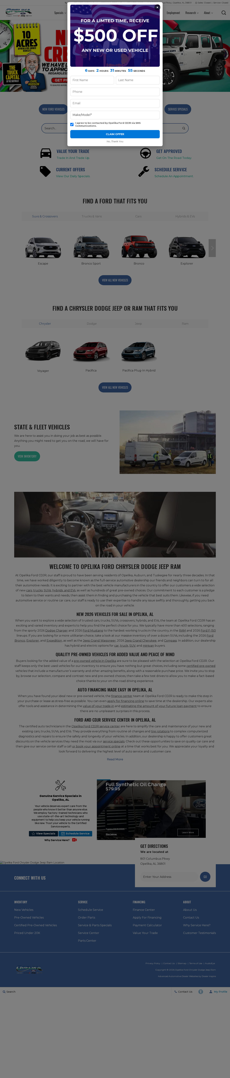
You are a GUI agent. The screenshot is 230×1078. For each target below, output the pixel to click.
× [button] (157, 7)
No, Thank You (115, 141)
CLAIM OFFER (115, 134)
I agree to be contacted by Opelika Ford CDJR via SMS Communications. (108, 124)
